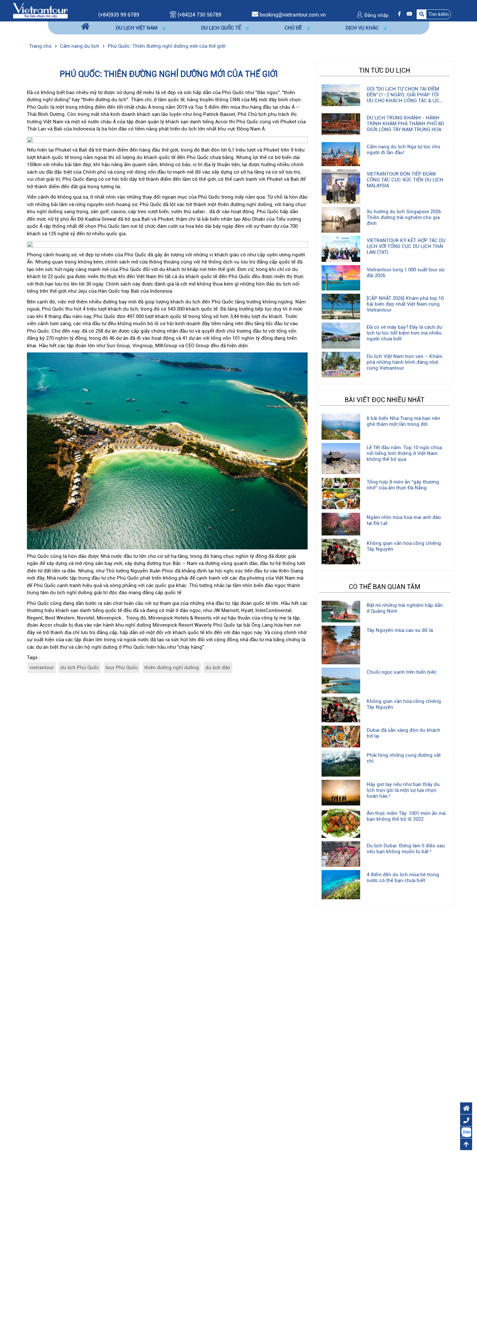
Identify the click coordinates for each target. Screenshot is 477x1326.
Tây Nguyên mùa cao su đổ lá (400, 630)
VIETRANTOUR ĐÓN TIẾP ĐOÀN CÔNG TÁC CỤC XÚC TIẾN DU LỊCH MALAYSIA (405, 180)
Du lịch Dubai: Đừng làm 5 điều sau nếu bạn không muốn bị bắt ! (406, 848)
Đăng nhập (376, 15)
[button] (433, 14)
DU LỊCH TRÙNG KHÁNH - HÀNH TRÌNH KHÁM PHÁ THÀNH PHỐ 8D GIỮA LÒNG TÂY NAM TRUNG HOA (405, 123)
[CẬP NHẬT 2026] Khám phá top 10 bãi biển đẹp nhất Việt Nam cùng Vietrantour (405, 304)
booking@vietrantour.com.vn (293, 15)
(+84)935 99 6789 (118, 15)
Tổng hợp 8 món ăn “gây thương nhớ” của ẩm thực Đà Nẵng (403, 485)
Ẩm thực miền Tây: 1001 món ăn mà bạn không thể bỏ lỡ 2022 (406, 816)
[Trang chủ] (85, 26)
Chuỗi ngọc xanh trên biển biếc (402, 672)
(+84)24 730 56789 (198, 15)
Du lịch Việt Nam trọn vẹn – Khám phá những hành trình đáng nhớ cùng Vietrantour (404, 362)
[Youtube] (407, 14)
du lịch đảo (217, 667)
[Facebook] (398, 14)
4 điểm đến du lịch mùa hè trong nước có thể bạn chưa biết (403, 877)
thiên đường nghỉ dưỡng (171, 667)
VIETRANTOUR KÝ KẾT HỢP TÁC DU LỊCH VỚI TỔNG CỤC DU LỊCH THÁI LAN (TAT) (406, 246)
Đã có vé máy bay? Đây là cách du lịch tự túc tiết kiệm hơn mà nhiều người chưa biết (404, 333)
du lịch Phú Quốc (79, 667)
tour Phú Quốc (121, 667)
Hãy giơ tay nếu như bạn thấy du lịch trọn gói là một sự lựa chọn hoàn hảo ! (403, 790)
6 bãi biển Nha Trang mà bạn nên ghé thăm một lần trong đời (403, 421)
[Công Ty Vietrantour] (40, 10)
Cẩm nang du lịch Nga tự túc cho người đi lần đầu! (403, 149)
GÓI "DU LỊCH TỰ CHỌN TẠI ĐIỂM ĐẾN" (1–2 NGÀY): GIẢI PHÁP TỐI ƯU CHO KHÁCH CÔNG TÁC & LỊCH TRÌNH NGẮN (405, 97)
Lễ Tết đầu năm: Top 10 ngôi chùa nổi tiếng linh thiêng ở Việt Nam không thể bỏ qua (404, 453)
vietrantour (42, 667)
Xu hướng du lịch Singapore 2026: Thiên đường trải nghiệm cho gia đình (404, 217)
